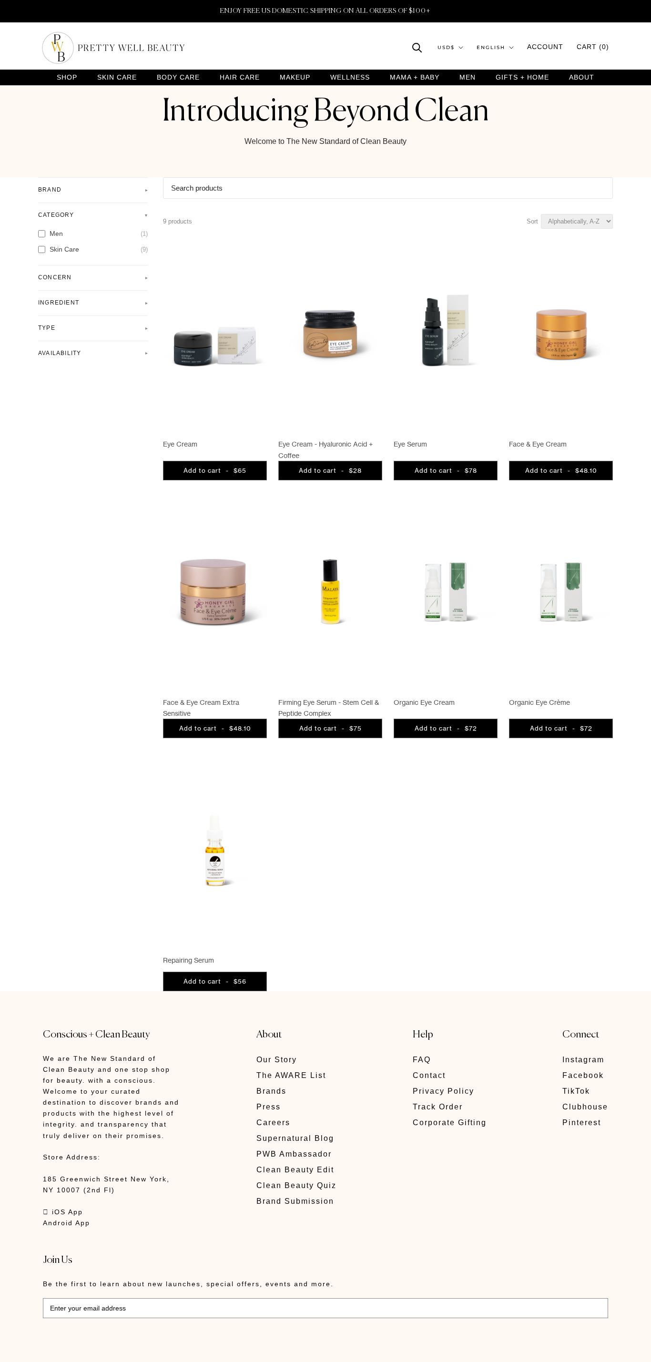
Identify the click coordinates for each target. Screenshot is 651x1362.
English (491, 47)
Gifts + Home (522, 77)
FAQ (422, 1060)
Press (268, 1107)
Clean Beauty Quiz (296, 1185)
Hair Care (240, 77)
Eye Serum (410, 444)
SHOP (67, 77)
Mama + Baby (414, 77)
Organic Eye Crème (539, 702)
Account (545, 47)
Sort (532, 221)
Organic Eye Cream (424, 702)
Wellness (350, 77)
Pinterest (581, 1122)
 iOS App (63, 1212)
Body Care (178, 77)
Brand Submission (295, 1201)
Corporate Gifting (450, 1122)
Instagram (583, 1060)
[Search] (417, 47)
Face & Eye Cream (538, 444)
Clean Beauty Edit (295, 1170)
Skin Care (117, 77)
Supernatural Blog (295, 1138)
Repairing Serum (188, 960)
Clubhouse (585, 1107)
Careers (273, 1122)
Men (467, 77)
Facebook (583, 1075)
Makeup (295, 77)
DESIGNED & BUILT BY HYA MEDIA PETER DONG (132, 1348)
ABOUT (581, 77)
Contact (429, 1075)
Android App (66, 1223)
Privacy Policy (443, 1091)
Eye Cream (180, 444)
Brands (271, 1091)
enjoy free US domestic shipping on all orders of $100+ (325, 11)
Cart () (593, 47)
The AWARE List (291, 1075)
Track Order (438, 1107)
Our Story (276, 1060)
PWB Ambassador (294, 1154)
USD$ (446, 47)
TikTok (576, 1091)
